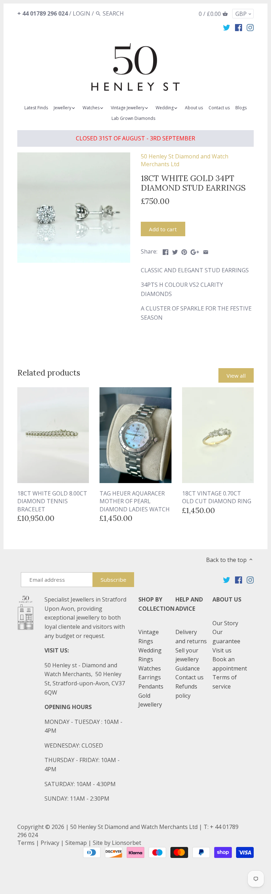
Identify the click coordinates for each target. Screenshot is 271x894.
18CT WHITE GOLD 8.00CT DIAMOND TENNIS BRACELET (52, 501)
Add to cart (163, 229)
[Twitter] (226, 27)
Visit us (221, 650)
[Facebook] (238, 27)
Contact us (189, 677)
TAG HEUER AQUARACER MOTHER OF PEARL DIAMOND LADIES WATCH (135, 501)
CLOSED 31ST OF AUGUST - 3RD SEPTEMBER (135, 138)
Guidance (187, 668)
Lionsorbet (126, 843)
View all (236, 375)
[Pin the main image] (184, 251)
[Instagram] (250, 27)
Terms (26, 843)
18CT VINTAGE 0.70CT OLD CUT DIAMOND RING (216, 497)
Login (81, 13)
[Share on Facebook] (165, 251)
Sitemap (76, 843)
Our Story (225, 623)
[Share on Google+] (195, 251)
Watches (149, 668)
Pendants (150, 686)
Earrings (149, 677)
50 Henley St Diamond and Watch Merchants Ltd (134, 827)
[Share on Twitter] (175, 251)
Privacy (50, 843)
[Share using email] (206, 251)
